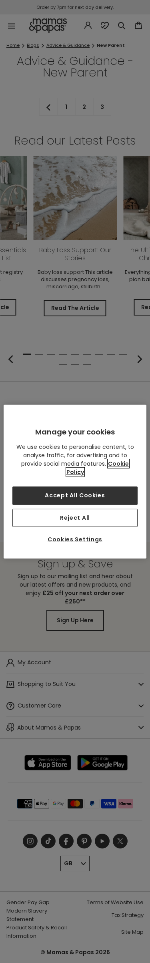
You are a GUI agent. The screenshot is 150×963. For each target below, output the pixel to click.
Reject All (75, 517)
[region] (75, 481)
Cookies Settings (75, 539)
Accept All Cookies (75, 495)
